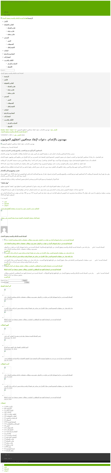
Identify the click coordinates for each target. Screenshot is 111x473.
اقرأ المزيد (7, 251)
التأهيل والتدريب (11, 414)
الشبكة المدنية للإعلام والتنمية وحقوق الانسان (14, 132)
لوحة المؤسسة (10, 449)
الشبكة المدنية (12, 422)
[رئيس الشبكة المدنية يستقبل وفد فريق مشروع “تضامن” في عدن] (7, 334)
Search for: (4, 280)
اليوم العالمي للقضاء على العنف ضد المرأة (16, 347)
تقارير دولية (9, 443)
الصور (8, 426)
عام (15, 135)
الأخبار (19, 135)
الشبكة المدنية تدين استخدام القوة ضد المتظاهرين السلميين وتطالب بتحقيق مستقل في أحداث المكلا (32, 269)
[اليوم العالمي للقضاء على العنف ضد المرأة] (7, 345)
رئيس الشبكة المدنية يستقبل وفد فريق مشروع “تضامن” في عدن (22, 336)
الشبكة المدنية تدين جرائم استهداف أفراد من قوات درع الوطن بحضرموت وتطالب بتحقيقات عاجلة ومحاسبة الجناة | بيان (38, 243)
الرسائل (8, 420)
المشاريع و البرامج (12, 431)
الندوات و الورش (11, 435)
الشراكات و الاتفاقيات (13, 424)
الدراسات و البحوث (11, 418)
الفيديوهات (10, 428)
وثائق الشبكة (9, 450)
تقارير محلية (9, 445)
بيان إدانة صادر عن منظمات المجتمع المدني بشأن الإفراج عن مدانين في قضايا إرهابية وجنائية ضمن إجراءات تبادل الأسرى (38, 256)
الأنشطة (9, 408)
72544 (3, 282)
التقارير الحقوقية (11, 416)
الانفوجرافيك (9, 410)
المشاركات (10, 429)
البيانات (9, 412)
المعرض (8, 433)
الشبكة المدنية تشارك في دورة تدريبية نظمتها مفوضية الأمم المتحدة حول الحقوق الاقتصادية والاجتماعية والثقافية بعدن (37, 358)
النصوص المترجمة (11, 437)
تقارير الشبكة (10, 439)
